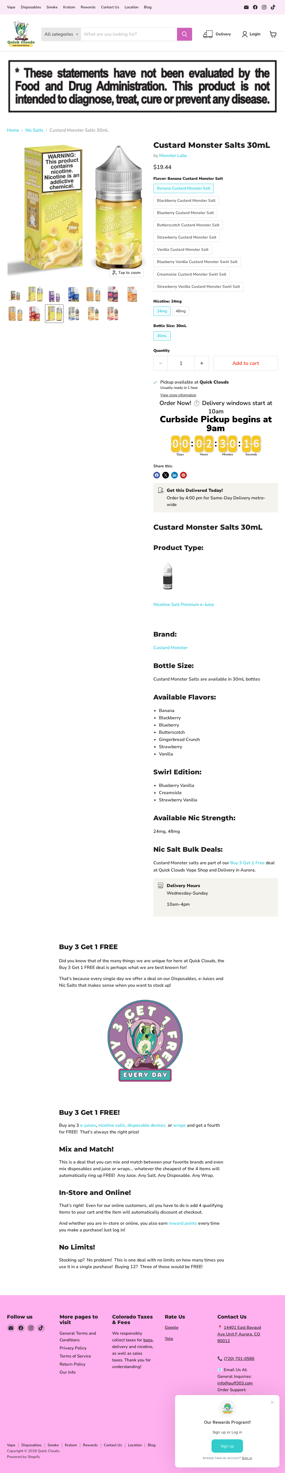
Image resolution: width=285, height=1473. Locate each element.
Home (13, 130)
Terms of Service (75, 1356)
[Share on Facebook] (156, 475)
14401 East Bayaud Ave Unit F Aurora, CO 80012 (239, 1334)
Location (131, 7)
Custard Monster (170, 648)
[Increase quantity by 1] (202, 363)
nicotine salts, (112, 1125)
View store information (178, 395)
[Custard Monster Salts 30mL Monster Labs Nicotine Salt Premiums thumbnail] (35, 294)
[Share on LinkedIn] (174, 475)
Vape (11, 7)
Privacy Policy (73, 1348)
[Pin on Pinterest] (183, 475)
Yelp (169, 1338)
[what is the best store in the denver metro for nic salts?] (167, 593)
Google (171, 1327)
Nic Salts (34, 130)
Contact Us (110, 7)
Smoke (52, 7)
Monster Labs (173, 156)
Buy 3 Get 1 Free (247, 863)
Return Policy (72, 1364)
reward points (183, 1223)
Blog (148, 7)
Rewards (88, 7)
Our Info (67, 1372)
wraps (179, 1125)
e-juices (88, 1125)
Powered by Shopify (23, 1456)
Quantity (161, 350)
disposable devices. (147, 1125)
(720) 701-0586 (239, 1358)
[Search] (184, 34)
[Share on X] (165, 475)
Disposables (31, 7)
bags (148, 1340)
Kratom (69, 7)
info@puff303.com (235, 1383)
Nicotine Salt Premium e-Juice (183, 605)
